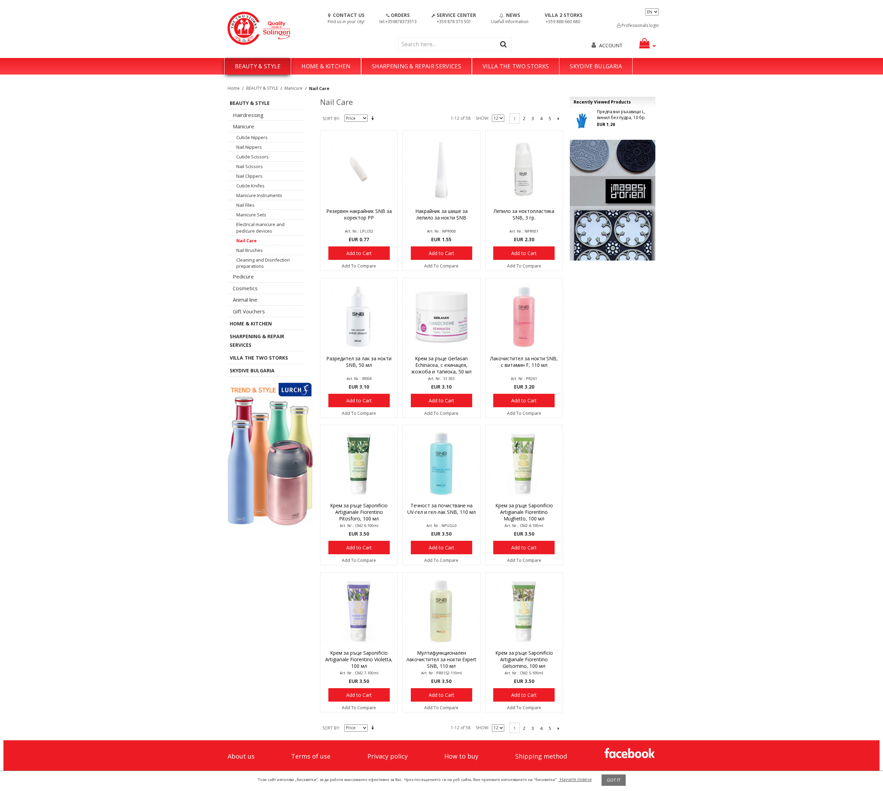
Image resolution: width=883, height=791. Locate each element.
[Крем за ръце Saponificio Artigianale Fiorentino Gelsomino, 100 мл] (524, 611)
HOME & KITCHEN (325, 66)
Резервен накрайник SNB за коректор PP (359, 214)
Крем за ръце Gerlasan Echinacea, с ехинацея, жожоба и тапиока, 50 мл (441, 365)
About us (241, 756)
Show (482, 118)
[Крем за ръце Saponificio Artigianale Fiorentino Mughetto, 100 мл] (524, 463)
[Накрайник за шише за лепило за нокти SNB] (441, 169)
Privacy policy (387, 756)
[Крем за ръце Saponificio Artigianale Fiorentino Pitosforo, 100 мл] (358, 463)
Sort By (331, 118)
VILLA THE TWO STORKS (516, 66)
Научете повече (575, 779)
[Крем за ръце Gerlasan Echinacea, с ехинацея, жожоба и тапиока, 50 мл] (441, 316)
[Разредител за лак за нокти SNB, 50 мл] (358, 316)
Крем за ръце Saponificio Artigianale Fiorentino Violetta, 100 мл (359, 659)
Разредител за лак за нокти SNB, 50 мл (358, 361)
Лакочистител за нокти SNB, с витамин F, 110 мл (524, 361)
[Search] (505, 44)
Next (558, 118)
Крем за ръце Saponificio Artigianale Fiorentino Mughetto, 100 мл (524, 512)
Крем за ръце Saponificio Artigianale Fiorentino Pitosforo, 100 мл (359, 512)
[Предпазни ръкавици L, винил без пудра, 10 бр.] (581, 121)
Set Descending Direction (374, 118)
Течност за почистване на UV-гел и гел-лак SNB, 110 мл (441, 508)
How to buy (461, 756)
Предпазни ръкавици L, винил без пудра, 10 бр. (621, 114)
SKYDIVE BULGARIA (596, 66)
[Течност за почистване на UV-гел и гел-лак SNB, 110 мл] (441, 463)
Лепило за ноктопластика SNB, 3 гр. (524, 214)
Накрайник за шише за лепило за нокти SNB (441, 214)
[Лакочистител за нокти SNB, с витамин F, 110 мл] (524, 316)
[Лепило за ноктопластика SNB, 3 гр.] (524, 169)
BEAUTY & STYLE (257, 66)
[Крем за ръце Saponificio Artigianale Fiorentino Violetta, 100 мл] (358, 611)
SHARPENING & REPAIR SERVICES (416, 66)
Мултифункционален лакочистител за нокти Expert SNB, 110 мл (441, 659)
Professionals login (640, 25)
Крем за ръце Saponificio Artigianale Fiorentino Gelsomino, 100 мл (524, 659)
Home (234, 88)
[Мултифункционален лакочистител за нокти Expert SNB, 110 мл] (441, 611)
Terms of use (310, 756)
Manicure (293, 88)
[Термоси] (270, 453)
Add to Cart (359, 253)
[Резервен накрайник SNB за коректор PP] (358, 169)
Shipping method (541, 756)
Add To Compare (359, 266)
